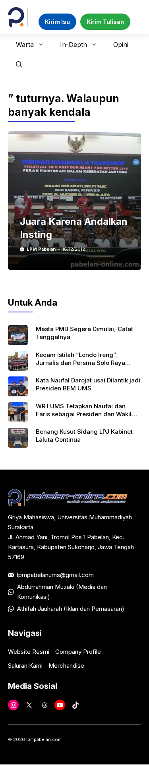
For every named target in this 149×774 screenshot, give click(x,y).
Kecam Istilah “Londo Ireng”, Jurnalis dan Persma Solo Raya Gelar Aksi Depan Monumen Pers (83, 363)
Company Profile (78, 651)
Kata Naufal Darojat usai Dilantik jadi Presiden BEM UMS (88, 384)
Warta (25, 45)
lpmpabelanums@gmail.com (55, 575)
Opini (120, 45)
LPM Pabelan (41, 249)
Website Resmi (28, 651)
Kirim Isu (57, 21)
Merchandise (66, 665)
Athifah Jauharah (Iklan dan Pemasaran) (70, 608)
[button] (19, 64)
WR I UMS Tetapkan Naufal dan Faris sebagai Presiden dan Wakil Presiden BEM (84, 414)
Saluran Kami (25, 665)
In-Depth (73, 45)
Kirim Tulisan (105, 21)
